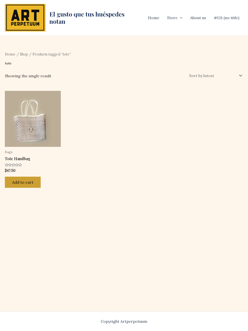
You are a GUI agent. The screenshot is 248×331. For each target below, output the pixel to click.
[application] (180, 17)
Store (172, 17)
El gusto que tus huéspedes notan (86, 17)
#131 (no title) (226, 17)
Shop (24, 54)
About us (198, 17)
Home (153, 17)
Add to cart (22, 182)
